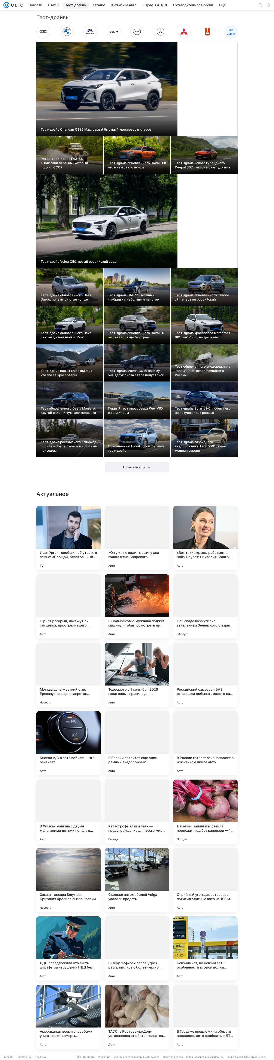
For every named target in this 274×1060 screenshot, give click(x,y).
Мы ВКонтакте (86, 1057)
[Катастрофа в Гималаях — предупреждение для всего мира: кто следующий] (137, 812)
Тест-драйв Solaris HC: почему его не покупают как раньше (203, 410)
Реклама (40, 1057)
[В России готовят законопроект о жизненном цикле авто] (205, 743)
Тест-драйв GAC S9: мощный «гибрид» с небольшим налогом (133, 297)
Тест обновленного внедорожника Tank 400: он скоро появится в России (202, 370)
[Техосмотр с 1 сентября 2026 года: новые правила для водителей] (137, 675)
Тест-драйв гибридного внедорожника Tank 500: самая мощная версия (200, 446)
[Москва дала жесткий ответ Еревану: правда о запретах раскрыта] (68, 675)
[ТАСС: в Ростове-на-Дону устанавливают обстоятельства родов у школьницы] (137, 1017)
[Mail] (6, 5)
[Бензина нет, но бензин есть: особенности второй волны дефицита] (205, 948)
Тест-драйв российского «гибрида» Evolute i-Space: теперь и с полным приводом (70, 446)
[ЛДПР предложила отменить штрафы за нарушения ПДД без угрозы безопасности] (68, 948)
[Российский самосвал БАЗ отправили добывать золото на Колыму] (205, 675)
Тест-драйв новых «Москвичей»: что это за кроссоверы (67, 373)
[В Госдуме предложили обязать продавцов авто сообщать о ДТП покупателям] (205, 1017)
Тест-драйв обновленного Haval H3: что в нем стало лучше (137, 165)
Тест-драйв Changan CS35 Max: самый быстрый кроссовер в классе (96, 129)
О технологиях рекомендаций (204, 1057)
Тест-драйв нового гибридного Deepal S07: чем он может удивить (202, 165)
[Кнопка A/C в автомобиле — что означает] (68, 743)
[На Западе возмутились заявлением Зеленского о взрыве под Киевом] (205, 606)
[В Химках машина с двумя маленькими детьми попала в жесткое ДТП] (68, 812)
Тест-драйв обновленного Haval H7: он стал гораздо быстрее (136, 335)
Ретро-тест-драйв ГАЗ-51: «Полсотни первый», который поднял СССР (64, 163)
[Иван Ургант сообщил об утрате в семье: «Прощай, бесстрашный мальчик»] (68, 538)
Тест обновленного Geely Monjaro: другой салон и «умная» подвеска (68, 410)
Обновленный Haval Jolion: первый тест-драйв (136, 448)
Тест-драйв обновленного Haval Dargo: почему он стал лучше (66, 297)
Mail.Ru (8, 1057)
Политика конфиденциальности (246, 1057)
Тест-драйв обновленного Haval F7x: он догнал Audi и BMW (66, 335)
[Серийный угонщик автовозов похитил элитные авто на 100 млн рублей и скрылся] (205, 880)
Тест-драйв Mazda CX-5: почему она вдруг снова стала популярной (136, 373)
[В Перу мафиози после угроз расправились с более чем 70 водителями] (137, 948)
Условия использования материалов (136, 1057)
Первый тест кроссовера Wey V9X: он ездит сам (136, 410)
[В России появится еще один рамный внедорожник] (137, 743)
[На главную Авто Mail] (16, 5)
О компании (24, 1057)
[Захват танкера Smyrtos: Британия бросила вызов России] (68, 880)
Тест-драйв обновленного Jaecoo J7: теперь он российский (202, 297)
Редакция (104, 1057)
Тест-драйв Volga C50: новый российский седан (80, 261)
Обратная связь (173, 1057)
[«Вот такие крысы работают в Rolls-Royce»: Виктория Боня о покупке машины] (205, 538)
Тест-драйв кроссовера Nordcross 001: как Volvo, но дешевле (202, 335)
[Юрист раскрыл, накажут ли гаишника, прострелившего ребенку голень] (68, 606)
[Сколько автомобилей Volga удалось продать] (137, 880)
